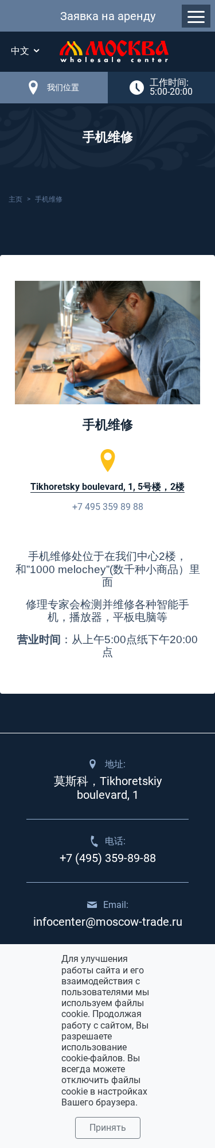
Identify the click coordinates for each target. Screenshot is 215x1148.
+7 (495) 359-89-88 (108, 858)
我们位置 (63, 87)
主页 (15, 199)
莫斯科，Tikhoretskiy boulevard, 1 (108, 788)
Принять (107, 1127)
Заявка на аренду (107, 16)
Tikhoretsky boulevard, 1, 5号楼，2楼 (107, 486)
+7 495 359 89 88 (107, 506)
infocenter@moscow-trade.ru (107, 922)
